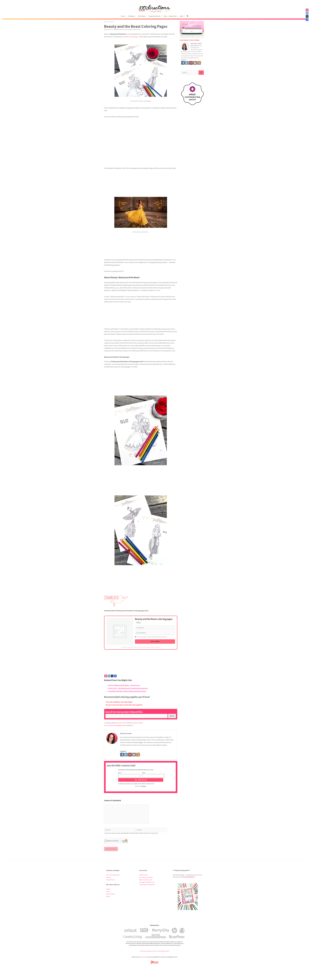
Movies (108, 896)
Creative (111, 22)
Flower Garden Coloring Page (147, 884)
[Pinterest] (307, 10)
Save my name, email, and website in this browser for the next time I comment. (131, 833)
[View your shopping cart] (187, 16)
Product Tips (173, 16)
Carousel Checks (110, 880)
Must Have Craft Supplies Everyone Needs (129, 723)
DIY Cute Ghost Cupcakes (146, 877)
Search (172, 716)
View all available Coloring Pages (119, 702)
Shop (165, 16)
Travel (107, 891)
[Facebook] (307, 13)
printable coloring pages (130, 37)
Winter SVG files (143, 875)
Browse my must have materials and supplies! (124, 705)
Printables (131, 16)
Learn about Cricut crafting (189, 40)
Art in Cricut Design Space (113, 875)
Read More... (196, 58)
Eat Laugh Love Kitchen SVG (146, 882)
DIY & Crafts (141, 16)
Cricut (123, 16)
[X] (307, 16)
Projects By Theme (154, 16)
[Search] (201, 72)
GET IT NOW (155, 641)
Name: (119, 772)
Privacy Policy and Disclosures (147, 951)
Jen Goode (111, 29)
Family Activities (110, 894)
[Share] (307, 19)
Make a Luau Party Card (145, 880)
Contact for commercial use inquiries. (153, 647)
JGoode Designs (143, 957)
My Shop (108, 877)
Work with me (166, 951)
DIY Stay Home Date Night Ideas (114, 725)
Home (106, 22)
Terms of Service (158, 951)
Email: (143, 772)
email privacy (143, 786)
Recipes (108, 889)
